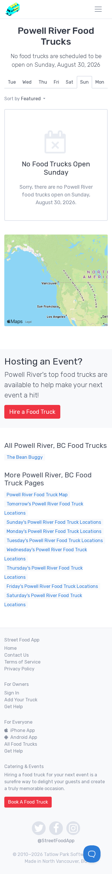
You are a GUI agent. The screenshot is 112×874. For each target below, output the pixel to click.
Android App (23, 737)
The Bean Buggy (25, 457)
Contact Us (16, 655)
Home (10, 648)
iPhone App (22, 730)
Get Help (13, 706)
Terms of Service (22, 662)
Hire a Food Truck (32, 411)
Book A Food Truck (28, 802)
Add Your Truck (20, 699)
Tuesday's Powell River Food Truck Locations (55, 540)
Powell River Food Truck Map (37, 494)
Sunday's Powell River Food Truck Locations (54, 522)
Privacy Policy (19, 669)
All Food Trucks (20, 744)
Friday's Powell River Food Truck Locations (52, 586)
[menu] (98, 9)
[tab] (11, 82)
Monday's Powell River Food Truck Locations (54, 531)
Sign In (11, 693)
